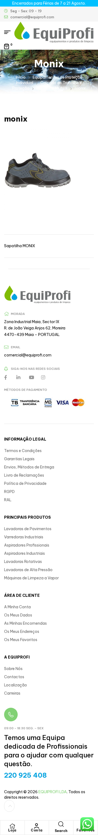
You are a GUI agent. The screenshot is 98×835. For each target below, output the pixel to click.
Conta (37, 830)
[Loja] (12, 826)
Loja (12, 830)
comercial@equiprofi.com (27, 355)
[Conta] (36, 826)
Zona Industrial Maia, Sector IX (31, 321)
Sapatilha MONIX (52, 88)
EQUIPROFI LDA (52, 791)
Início (21, 77)
